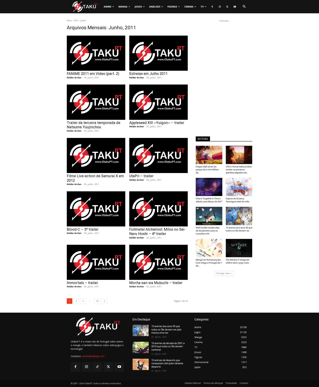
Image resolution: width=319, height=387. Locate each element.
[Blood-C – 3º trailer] (96, 208)
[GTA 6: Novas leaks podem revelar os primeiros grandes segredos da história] (239, 155)
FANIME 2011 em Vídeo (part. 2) (93, 74)
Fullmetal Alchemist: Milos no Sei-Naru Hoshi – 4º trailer (157, 231)
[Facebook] (212, 7)
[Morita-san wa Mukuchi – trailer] (158, 262)
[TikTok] (97, 367)
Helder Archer (74, 77)
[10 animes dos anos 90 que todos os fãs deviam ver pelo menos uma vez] (239, 216)
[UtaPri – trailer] (158, 155)
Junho (83, 20)
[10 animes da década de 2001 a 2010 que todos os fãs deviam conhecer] (141, 347)
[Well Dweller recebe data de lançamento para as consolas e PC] (209, 216)
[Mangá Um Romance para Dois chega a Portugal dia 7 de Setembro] (209, 248)
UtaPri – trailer (141, 176)
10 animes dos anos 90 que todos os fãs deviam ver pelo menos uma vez (166, 329)
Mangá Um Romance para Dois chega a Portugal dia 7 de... (209, 263)
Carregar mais (223, 273)
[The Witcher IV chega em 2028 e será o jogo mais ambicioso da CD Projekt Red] (239, 248)
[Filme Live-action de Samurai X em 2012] (96, 155)
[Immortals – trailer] (96, 262)
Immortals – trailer (82, 283)
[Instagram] (220, 7)
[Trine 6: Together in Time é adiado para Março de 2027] (209, 187)
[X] (227, 7)
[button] (244, 6)
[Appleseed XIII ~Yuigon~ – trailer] (158, 102)
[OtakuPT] (84, 6)
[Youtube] (235, 7)
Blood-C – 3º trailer (83, 229)
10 (97, 301)
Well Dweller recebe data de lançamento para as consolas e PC (207, 230)
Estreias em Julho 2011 (148, 74)
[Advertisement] (224, 72)
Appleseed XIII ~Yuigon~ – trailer (156, 123)
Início (69, 20)
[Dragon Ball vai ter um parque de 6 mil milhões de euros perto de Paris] (209, 155)
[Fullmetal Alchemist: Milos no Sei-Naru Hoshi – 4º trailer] (158, 208)
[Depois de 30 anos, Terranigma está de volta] (239, 187)
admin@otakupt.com (93, 356)
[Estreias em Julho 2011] (158, 53)
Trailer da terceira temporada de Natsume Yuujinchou (93, 125)
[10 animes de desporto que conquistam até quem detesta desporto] (141, 364)
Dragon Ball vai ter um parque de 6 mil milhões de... (207, 169)
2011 (76, 20)
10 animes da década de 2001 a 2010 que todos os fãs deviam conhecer (168, 346)
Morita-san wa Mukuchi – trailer (155, 283)
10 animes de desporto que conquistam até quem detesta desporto (167, 363)
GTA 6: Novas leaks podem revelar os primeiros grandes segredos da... (239, 169)
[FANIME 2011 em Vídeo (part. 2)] (96, 53)
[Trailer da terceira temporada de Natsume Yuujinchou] (96, 102)
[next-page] (104, 301)
